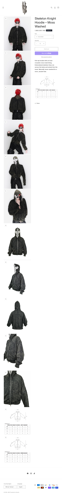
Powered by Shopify (14, 492)
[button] (3, 7)
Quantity (37, 40)
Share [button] (38, 103)
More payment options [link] (46, 56)
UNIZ (9, 492)
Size (36, 33)
